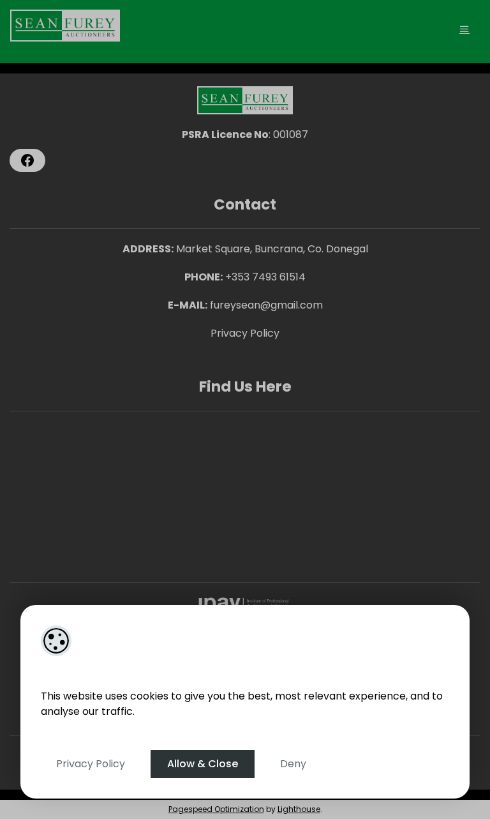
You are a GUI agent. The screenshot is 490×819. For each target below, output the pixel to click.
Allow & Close (202, 763)
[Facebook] (27, 160)
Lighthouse (299, 809)
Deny (293, 763)
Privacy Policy (90, 763)
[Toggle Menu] (464, 29)
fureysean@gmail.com (266, 305)
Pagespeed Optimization (216, 809)
